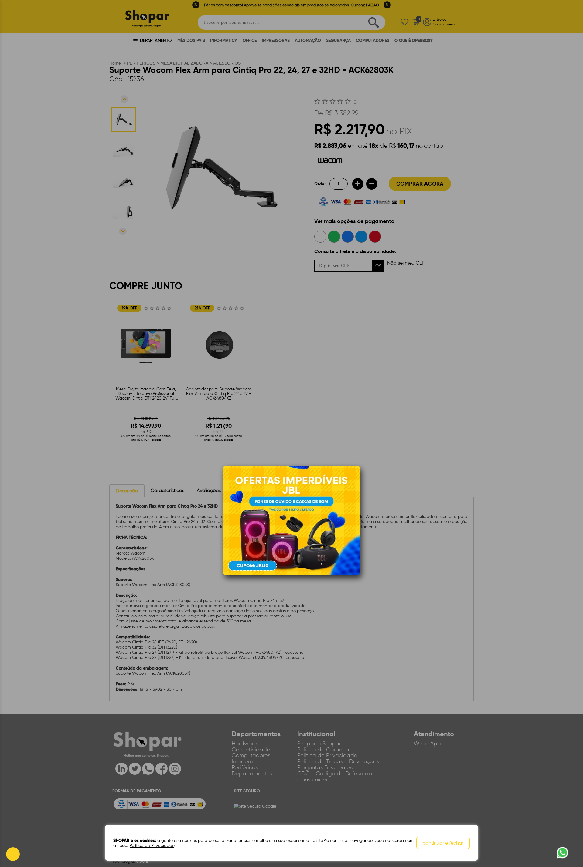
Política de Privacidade (152, 845)
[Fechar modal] (355, 479)
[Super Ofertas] (291, 519)
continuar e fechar (443, 843)
